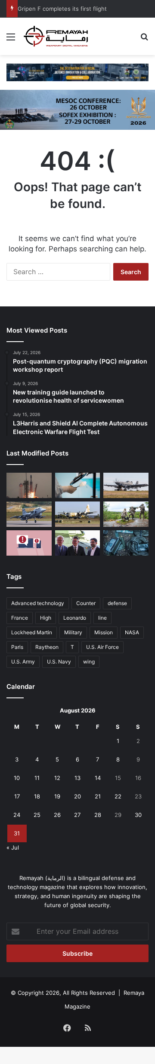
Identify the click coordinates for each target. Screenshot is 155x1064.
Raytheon (47, 647)
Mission (103, 632)
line (102, 618)
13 (77, 777)
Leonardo (74, 618)
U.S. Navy (59, 661)
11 (37, 777)
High (45, 618)
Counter (86, 603)
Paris (17, 647)
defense (117, 603)
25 (37, 814)
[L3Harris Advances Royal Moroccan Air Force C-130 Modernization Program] (77, 514)
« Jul (12, 847)
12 (57, 777)
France (19, 618)
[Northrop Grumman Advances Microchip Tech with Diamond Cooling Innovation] (77, 485)
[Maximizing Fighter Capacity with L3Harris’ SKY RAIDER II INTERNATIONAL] (126, 485)
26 (57, 814)
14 (98, 777)
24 (16, 814)
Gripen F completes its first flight (62, 8)
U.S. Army (23, 661)
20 (77, 796)
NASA (132, 632)
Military (73, 632)
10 (17, 777)
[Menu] (10, 39)
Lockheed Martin (31, 632)
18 (37, 796)
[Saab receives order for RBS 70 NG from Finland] (126, 514)
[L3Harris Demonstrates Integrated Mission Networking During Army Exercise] (126, 543)
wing (89, 661)
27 (77, 814)
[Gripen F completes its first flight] (29, 514)
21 (98, 796)
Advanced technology (37, 603)
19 (57, 796)
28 (97, 814)
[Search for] (144, 39)
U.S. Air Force (102, 647)
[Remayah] (56, 36)
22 (118, 796)
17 (17, 796)
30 (138, 814)
